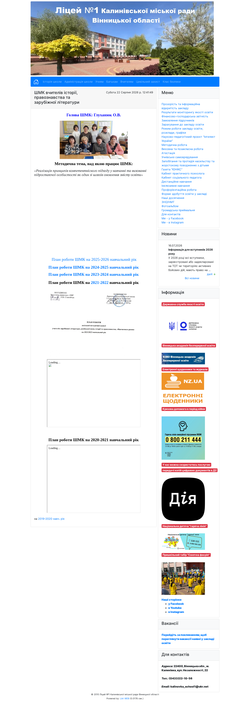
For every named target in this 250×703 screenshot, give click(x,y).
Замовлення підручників (178, 120)
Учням (99, 81)
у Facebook (176, 603)
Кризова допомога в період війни (184, 409)
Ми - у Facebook (173, 218)
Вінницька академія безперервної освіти (189, 345)
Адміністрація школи (78, 81)
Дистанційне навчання (177, 181)
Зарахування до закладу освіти (183, 124)
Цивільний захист (148, 81)
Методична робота (174, 145)
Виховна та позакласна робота (182, 149)
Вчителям (126, 81)
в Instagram (176, 612)
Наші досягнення (173, 198)
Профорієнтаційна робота (179, 189)
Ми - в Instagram (173, 222)
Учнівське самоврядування (180, 157)
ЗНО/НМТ (168, 202)
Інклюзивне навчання (176, 185)
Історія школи (52, 81)
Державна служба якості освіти (183, 304)
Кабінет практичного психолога (183, 173)
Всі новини (192, 278)
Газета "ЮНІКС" (172, 169)
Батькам (112, 81)
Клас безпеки (172, 81)
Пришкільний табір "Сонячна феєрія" (186, 554)
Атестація (168, 153)
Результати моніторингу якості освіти (187, 112)
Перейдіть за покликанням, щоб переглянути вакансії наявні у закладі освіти (188, 639)
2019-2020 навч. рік (51, 518)
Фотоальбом (170, 206)
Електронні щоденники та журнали (185, 369)
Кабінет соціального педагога (182, 177)
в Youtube (175, 607)
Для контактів (171, 214)
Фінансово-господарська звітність (185, 116)
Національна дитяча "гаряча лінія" (185, 526)
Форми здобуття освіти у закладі (184, 194)
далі (209, 274)
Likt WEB (124, 698)
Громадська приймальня (178, 210)
